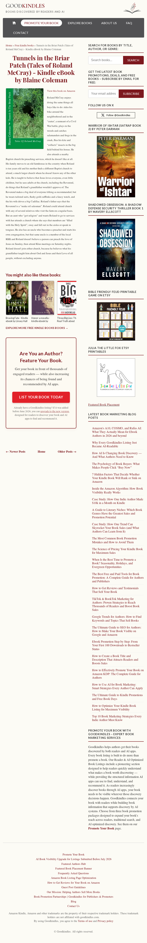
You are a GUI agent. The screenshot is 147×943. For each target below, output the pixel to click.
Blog (73, 901)
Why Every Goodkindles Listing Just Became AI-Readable (114, 444)
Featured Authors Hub (73, 864)
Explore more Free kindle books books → (37, 327)
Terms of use (85, 921)
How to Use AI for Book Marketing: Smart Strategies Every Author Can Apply (117, 686)
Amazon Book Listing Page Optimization (73, 878)
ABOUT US (109, 23)
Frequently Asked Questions (73, 873)
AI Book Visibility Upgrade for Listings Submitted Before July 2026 (73, 859)
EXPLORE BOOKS (80, 23)
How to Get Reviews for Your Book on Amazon (73, 882)
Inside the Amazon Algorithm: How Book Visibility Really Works (117, 490)
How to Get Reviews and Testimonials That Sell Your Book (115, 590)
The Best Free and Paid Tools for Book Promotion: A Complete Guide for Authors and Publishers (118, 577)
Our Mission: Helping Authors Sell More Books (73, 892)
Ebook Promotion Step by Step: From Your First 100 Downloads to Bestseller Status (116, 645)
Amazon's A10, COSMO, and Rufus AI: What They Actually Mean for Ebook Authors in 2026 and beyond (117, 431)
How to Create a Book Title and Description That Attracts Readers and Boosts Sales (115, 659)
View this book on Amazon (61, 91)
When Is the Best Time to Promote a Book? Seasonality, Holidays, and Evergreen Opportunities (114, 563)
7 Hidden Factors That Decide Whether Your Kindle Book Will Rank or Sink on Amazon (116, 477)
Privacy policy (105, 921)
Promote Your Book (101, 828)
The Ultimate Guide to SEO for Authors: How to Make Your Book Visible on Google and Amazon (116, 631)
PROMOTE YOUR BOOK (41, 23)
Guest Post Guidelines (73, 887)
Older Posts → (67, 451)
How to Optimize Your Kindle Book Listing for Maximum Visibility (114, 707)
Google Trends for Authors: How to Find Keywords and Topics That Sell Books (116, 618)
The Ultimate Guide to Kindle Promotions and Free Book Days (117, 696)
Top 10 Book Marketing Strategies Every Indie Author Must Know (117, 718)
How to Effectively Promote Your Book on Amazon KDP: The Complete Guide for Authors (118, 673)
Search (133, 60)
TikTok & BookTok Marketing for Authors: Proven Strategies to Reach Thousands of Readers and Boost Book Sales (116, 604)
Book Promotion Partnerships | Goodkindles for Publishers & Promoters (73, 896)
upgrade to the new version (54, 411)
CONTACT (21, 32)
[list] (41, 302)
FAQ (129, 23)
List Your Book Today (41, 397)
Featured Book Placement (103, 404)
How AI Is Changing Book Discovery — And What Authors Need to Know (117, 455)
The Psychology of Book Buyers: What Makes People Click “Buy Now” (116, 465)
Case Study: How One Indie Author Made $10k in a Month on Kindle (117, 501)
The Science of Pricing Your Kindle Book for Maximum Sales (117, 551)
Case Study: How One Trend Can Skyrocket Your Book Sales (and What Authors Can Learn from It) (115, 527)
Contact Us (73, 906)
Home (41, 451)
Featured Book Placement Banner (73, 868)
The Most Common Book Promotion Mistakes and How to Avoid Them (114, 540)
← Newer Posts (15, 451)
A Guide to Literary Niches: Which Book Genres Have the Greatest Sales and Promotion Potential (117, 513)
